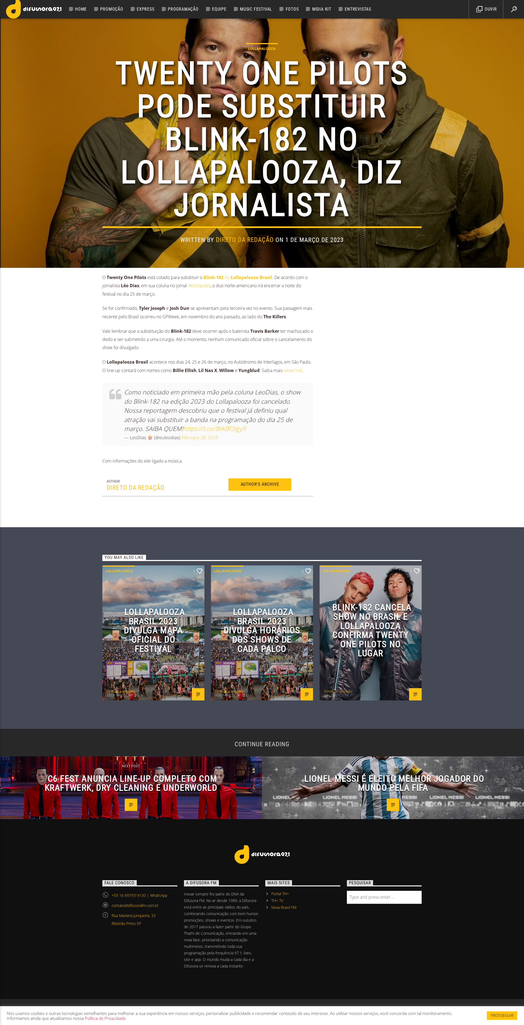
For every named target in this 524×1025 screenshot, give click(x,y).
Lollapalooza (262, 48)
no (237, 277)
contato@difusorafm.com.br (135, 905)
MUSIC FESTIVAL (256, 9)
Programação (183, 9)
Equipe (219, 9)
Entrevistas (358, 9)
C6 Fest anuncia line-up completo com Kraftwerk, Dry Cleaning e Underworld (131, 783)
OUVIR (490, 9)
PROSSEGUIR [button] (502, 1015)
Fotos (292, 9)
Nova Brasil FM (283, 907)
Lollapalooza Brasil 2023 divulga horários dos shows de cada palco (262, 630)
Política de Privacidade (105, 1018)
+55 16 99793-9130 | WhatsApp (139, 895)
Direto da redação (245, 240)
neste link (293, 370)
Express (145, 9)
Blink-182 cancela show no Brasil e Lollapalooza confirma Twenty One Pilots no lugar (372, 630)
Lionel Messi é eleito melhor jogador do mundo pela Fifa (394, 783)
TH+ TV (277, 900)
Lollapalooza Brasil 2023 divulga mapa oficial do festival (154, 630)
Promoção (111, 9)
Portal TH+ (280, 893)
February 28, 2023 (199, 437)
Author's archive (260, 484)
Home (81, 9)
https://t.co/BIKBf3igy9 (214, 428)
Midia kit (321, 9)
